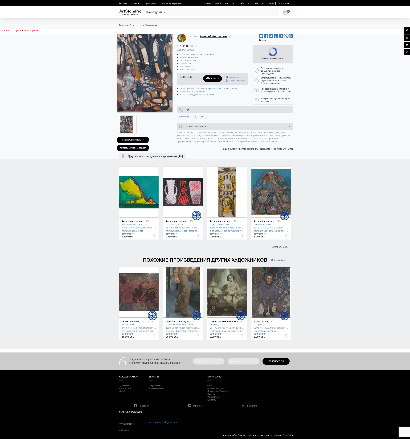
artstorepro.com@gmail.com (163, 422)
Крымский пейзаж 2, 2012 (135, 224)
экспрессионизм (218, 231)
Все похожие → (279, 259)
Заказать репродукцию (133, 140)
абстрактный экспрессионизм (269, 231)
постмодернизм (229, 88)
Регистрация (283, 3)
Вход (271, 3)
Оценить (135, 3)
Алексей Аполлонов (213, 36)
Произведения (136, 25)
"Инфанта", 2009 (262, 224)
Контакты (211, 399)
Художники (124, 385)
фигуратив (233, 231)
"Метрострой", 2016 (220, 224)
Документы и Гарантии (217, 391)
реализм (170, 331)
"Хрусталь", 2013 (174, 224)
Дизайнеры (124, 391)
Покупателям (154, 385)
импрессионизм (218, 331)
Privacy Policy (213, 396)
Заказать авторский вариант (132, 148)
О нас (209, 385)
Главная (122, 25)
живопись (201, 91)
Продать (123, 3)
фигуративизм (207, 94)
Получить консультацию (172, 3)
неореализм (260, 331)
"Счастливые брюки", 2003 (179, 324)
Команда (211, 394)
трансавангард (129, 331)
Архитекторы (125, 388)
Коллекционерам (156, 388)
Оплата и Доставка (215, 388)
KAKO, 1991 (128, 324)
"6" (159, 25)
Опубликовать (150, 3)
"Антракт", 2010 (262, 324)
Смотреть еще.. (280, 246)
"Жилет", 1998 (217, 324)
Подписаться (276, 361)
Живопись (149, 25)
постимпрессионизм (211, 88)
